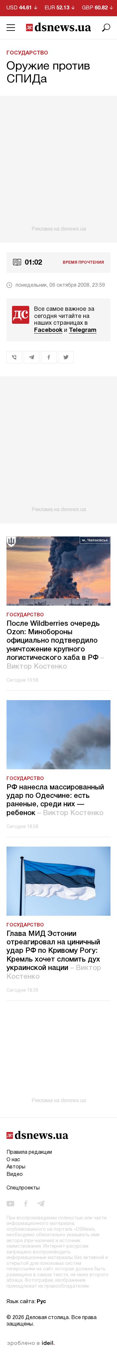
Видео (14, 1174)
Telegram (83, 330)
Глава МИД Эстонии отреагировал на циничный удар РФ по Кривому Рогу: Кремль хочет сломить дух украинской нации (53, 955)
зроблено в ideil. (30, 1343)
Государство (27, 53)
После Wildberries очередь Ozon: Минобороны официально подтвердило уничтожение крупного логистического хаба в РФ (55, 645)
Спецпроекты (23, 1188)
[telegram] (40, 1203)
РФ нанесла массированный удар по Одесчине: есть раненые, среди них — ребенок (55, 800)
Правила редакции (29, 1152)
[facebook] (25, 1203)
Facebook (48, 330)
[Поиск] (106, 27)
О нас (13, 1160)
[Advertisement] (58, 164)
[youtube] (10, 1203)
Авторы (15, 1167)
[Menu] (10, 27)
